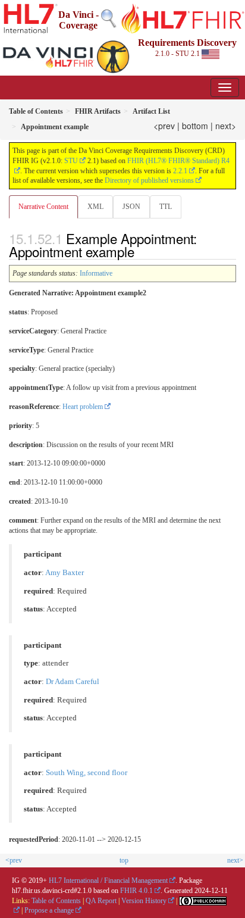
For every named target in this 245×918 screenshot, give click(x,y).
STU (71, 161)
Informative (96, 273)
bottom (195, 126)
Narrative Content (43, 206)
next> (225, 126)
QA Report (101, 901)
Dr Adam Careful (72, 681)
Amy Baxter (64, 573)
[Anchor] (140, 251)
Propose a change (49, 910)
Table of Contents (56, 901)
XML (95, 206)
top (124, 860)
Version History (144, 901)
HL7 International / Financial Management (108, 880)
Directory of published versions (149, 180)
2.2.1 (180, 171)
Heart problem (82, 406)
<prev (164, 126)
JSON (131, 206)
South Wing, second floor (86, 773)
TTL (165, 206)
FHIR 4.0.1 (136, 890)
